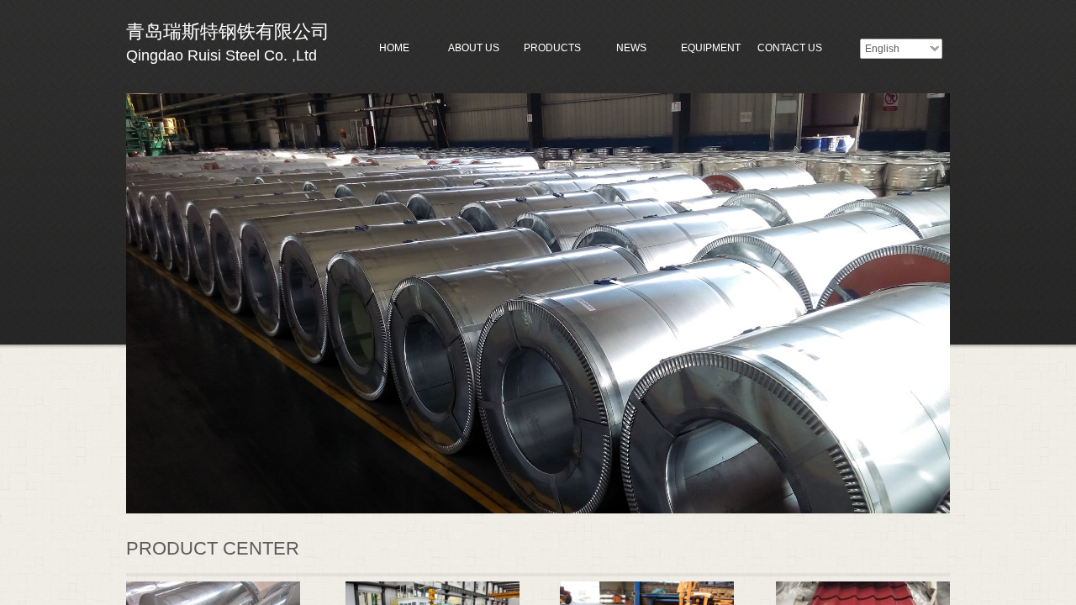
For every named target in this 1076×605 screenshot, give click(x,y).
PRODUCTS (552, 48)
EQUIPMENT (711, 48)
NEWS (631, 48)
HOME (394, 48)
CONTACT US (789, 48)
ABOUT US (473, 48)
